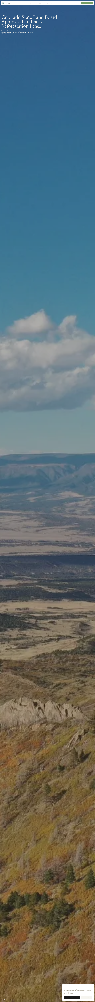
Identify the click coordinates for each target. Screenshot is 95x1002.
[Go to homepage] (6, 3)
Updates (53, 3)
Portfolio (39, 3)
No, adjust (87, 997)
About (59, 3)
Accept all (72, 997)
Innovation (45, 3)
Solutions (32, 3)
